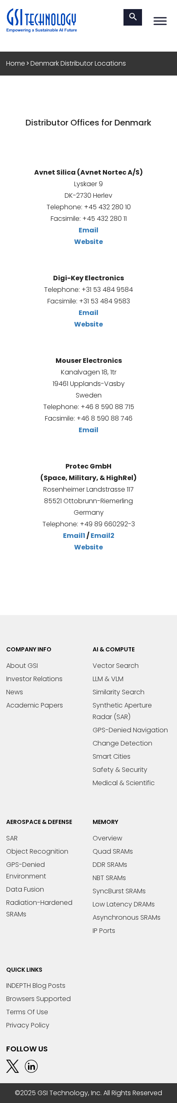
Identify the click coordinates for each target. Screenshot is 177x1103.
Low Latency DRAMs (124, 904)
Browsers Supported (38, 999)
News (14, 692)
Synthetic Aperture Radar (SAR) (122, 711)
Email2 (102, 535)
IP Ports (104, 930)
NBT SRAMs (109, 878)
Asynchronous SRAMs (127, 917)
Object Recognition (37, 851)
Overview (107, 838)
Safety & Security (120, 769)
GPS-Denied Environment (26, 870)
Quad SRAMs (113, 851)
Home (15, 63)
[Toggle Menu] (160, 21)
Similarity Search (118, 692)
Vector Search (116, 665)
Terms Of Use (27, 1012)
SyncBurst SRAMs (119, 891)
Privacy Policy (27, 1025)
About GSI (22, 665)
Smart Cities (111, 756)
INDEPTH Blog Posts (35, 985)
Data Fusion (25, 889)
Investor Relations (34, 679)
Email (88, 230)
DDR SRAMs (110, 864)
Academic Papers (34, 705)
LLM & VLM (108, 679)
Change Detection (122, 743)
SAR (12, 838)
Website (88, 241)
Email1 (74, 535)
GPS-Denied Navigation (130, 730)
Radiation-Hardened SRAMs (39, 908)
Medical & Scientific (124, 783)
